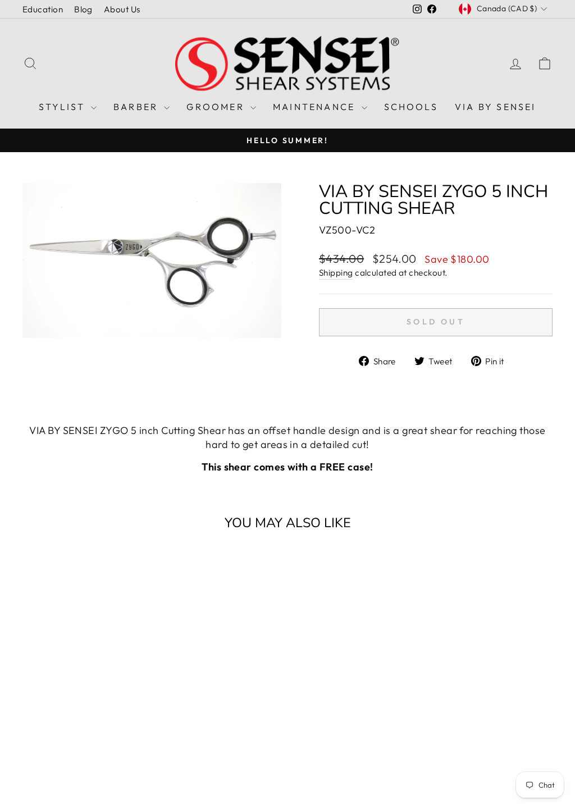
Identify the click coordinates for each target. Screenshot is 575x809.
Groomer (217, 106)
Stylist (63, 106)
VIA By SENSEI (495, 106)
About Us (122, 9)
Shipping (336, 272)
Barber (137, 106)
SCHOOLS (411, 106)
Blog (83, 9)
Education (42, 9)
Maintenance (315, 106)
